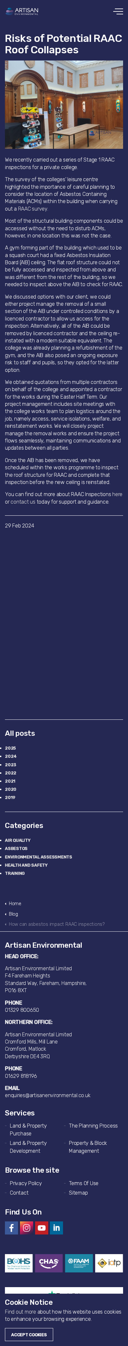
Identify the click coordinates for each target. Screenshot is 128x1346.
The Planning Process (93, 1126)
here (117, 494)
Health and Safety (26, 865)
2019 (10, 797)
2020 (10, 789)
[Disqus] (64, 623)
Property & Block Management (88, 1147)
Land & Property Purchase (28, 1130)
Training (15, 873)
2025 (10, 748)
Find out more (20, 1312)
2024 (11, 756)
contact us (23, 502)
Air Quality (17, 840)
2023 (10, 764)
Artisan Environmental (22, 11)
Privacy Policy (26, 1183)
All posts (20, 733)
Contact (19, 1193)
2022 (10, 772)
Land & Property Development (28, 1147)
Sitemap (78, 1193)
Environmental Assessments (38, 856)
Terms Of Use (83, 1183)
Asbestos (16, 848)
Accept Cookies (29, 1334)
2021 (10, 781)
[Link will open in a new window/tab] (11, 1227)
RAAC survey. (33, 209)
